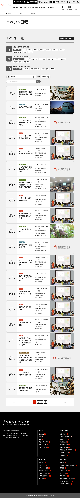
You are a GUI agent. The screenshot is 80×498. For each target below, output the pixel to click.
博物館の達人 (17, 62)
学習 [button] (25, 7)
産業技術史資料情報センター (67, 450)
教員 (25, 52)
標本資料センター (64, 452)
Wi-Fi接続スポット (44, 476)
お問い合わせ (63, 455)
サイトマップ (63, 473)
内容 (7, 77)
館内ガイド (32, 1)
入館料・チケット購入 (65, 436)
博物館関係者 (17, 52)
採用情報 (62, 468)
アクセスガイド (19, 1)
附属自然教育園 (64, 447)
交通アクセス (63, 434)
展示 (40, 436)
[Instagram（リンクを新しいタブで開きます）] (56, 2)
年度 (38, 77)
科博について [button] (43, 7)
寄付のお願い (45, 2)
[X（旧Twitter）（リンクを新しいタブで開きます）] (51, 2)
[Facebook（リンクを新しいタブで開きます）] (54, 2)
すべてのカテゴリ (18, 59)
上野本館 (26, 69)
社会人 (62, 49)
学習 (40, 439)
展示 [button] (21, 7)
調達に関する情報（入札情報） (67, 465)
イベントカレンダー (66, 38)
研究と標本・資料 (43, 442)
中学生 (35, 49)
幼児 (24, 49)
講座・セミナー (52, 59)
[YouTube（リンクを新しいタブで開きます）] (58, 1)
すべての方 (17, 49)
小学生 (29, 49)
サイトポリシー (63, 476)
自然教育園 (45, 69)
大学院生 (55, 49)
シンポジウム (61, 59)
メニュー (76, 9)
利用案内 (41, 434)
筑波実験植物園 (35, 69)
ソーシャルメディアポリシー (67, 478)
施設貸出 (41, 478)
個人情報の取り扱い (65, 483)
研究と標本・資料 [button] (33, 7)
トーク (27, 59)
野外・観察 (42, 59)
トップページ (9, 13)
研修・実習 (26, 62)
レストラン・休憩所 (44, 473)
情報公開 (62, 462)
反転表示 (74, 1)
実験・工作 (34, 59)
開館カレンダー (64, 439)
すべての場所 (17, 69)
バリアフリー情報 (43, 468)
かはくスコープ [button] (52, 7)
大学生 (48, 49)
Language (69, 9)
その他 (30, 52)
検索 (63, 9)
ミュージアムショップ (44, 470)
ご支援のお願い (64, 470)
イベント (20, 13)
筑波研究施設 (63, 442)
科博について (42, 444)
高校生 (42, 49)
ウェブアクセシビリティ (65, 481)
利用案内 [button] (15, 7)
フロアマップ (42, 465)
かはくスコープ (43, 447)
